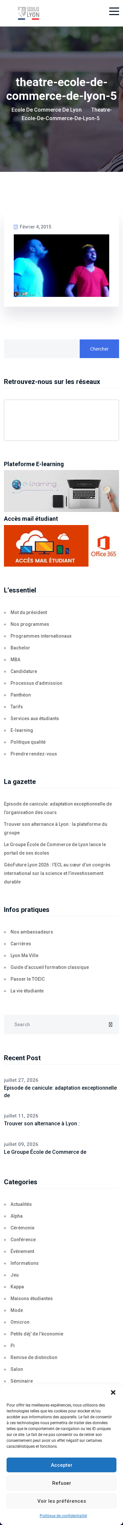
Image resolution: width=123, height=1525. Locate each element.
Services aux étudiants (34, 718)
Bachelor (20, 647)
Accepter (61, 1465)
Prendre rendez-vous (33, 753)
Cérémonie (22, 1227)
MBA (15, 659)
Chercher (99, 349)
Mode (16, 1310)
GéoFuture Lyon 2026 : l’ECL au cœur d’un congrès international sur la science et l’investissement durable (57, 873)
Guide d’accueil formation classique (49, 967)
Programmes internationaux (41, 636)
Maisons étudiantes (31, 1298)
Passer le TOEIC (27, 979)
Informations (24, 1263)
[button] (113, 1392)
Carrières (20, 943)
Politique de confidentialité (63, 1516)
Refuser (61, 1483)
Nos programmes (29, 624)
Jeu (14, 1275)
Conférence (23, 1239)
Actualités (21, 1204)
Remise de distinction (33, 1357)
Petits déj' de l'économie (36, 1333)
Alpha (16, 1216)
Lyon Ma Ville (24, 955)
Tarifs (16, 706)
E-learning (21, 730)
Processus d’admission (36, 683)
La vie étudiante (27, 990)
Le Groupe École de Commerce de (45, 1152)
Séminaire (21, 1381)
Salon (16, 1369)
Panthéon (20, 695)
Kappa (17, 1286)
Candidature (23, 671)
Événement (22, 1251)
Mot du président (28, 612)
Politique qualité (28, 742)
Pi (12, 1345)
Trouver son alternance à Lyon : (42, 1123)
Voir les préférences (61, 1501)
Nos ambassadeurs (31, 932)
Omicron (20, 1322)
